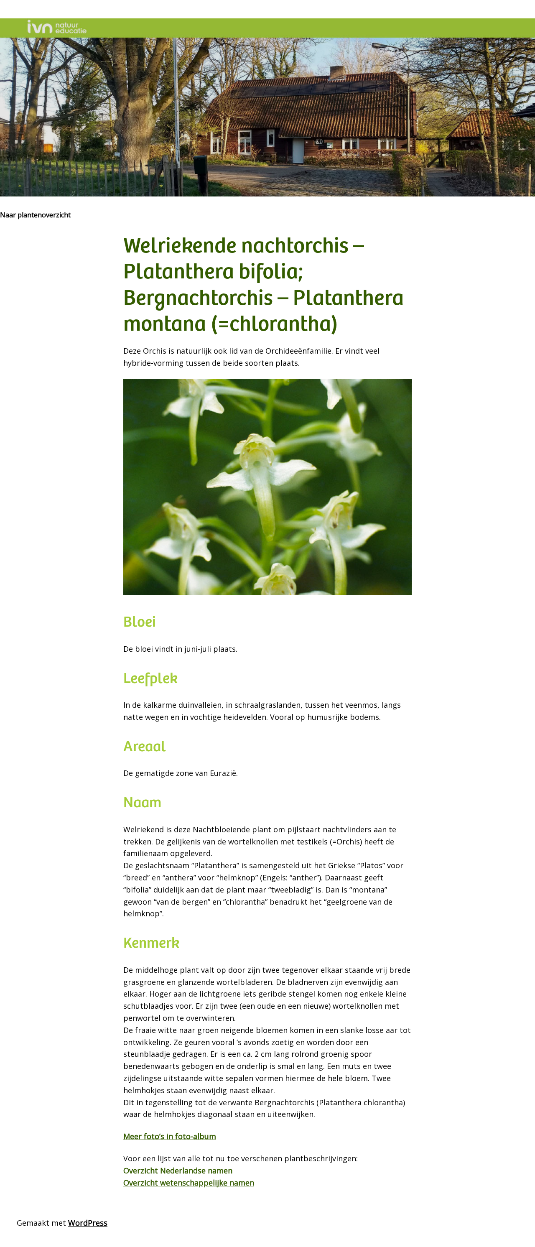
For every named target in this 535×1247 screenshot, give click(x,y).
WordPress (87, 1223)
